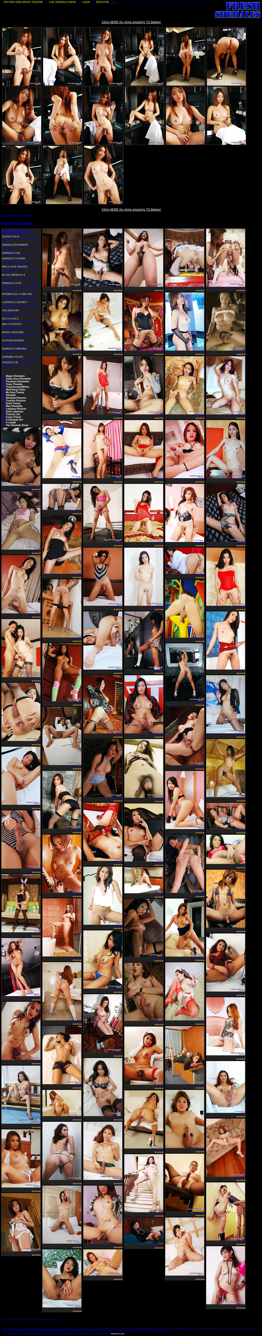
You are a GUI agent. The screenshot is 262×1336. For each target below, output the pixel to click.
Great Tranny (13, 403)
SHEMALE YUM (11, 253)
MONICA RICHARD (13, 332)
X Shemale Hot (14, 419)
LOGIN (86, 2)
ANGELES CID (10, 362)
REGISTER (102, 2)
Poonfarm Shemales (17, 381)
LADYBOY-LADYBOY (14, 302)
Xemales (11, 395)
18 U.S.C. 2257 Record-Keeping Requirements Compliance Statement (30, 1319)
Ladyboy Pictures (16, 409)
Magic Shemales (15, 376)
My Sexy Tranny (15, 392)
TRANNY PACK (10, 236)
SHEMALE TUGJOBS (13, 258)
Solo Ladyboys (14, 411)
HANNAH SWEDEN (13, 340)
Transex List (13, 414)
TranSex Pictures (16, 400)
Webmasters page (117, 1333)
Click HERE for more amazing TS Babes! (131, 22)
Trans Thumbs (14, 384)
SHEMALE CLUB (11, 283)
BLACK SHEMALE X (13, 275)
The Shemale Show (17, 425)
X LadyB (11, 422)
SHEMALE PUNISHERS (15, 244)
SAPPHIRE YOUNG (12, 357)
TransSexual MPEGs (17, 387)
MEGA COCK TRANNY (15, 266)
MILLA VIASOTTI (12, 324)
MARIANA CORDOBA (14, 348)
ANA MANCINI (10, 310)
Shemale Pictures (16, 398)
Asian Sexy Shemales (18, 378)
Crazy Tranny (13, 417)
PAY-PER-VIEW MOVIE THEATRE (23, 2)
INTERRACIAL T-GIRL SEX (17, 294)
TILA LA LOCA (10, 318)
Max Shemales (14, 406)
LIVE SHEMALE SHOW (62, 2)
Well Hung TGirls (15, 389)
